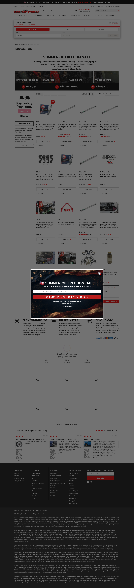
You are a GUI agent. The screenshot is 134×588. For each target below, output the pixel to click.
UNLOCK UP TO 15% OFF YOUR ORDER (67, 297)
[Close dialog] (99, 273)
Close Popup (67, 306)
